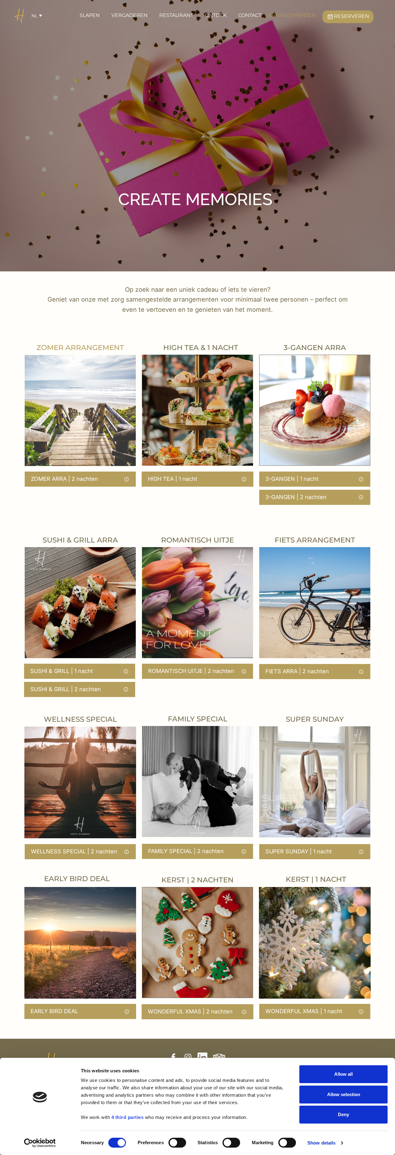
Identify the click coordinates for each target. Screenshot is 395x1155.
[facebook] (173, 1057)
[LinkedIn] (202, 1057)
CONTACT (249, 15)
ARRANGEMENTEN (292, 15)
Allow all (343, 1074)
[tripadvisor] (219, 1057)
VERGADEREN (129, 15)
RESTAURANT (176, 15)
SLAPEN (90, 15)
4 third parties (127, 1117)
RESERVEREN (352, 16)
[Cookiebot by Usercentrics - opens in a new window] (40, 1143)
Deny (343, 1114)
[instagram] (188, 1057)
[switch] (177, 1143)
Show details (321, 1142)
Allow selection (343, 1094)
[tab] (80, 479)
